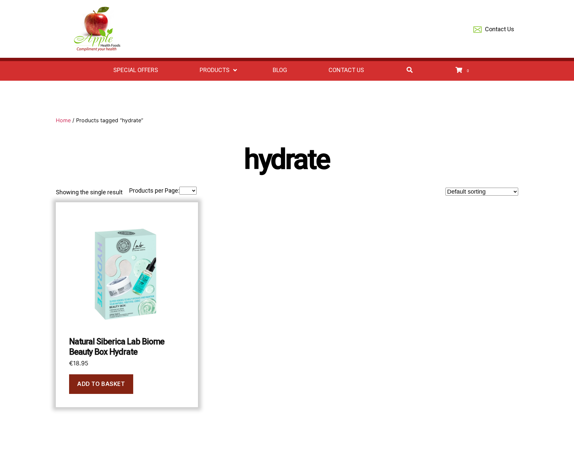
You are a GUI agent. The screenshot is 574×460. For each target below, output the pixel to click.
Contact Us (499, 29)
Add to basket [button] (101, 384)
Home (63, 120)
